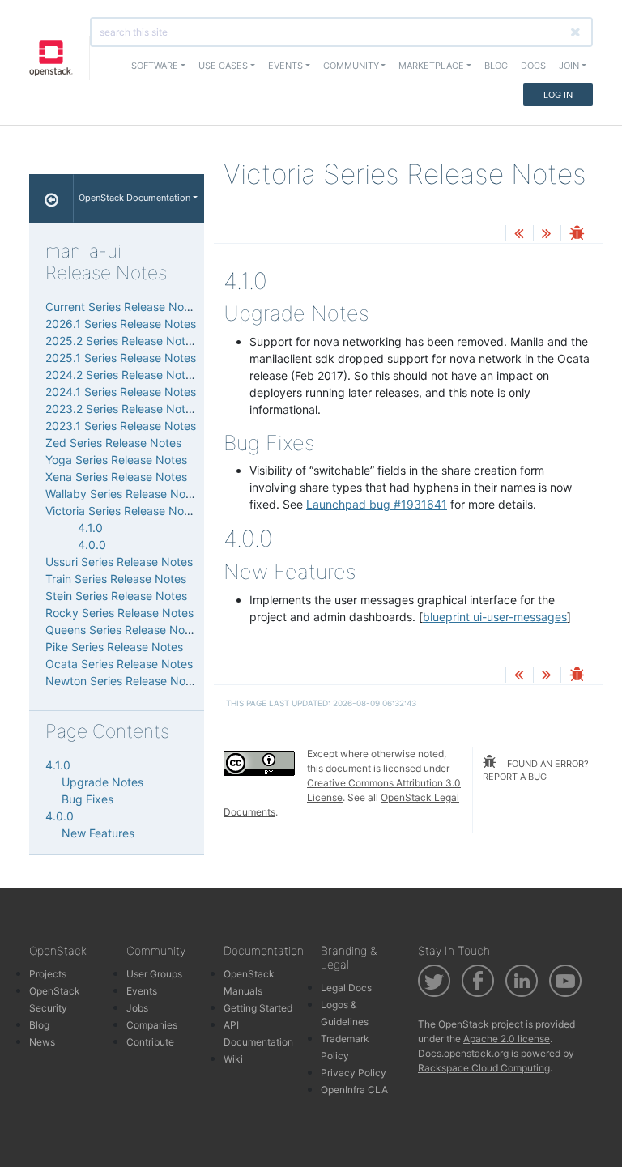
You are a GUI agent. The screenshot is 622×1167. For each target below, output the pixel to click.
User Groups (154, 974)
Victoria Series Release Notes (122, 510)
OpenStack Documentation (134, 197)
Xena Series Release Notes (116, 476)
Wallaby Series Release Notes (123, 493)
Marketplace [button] (431, 65)
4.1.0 (90, 528)
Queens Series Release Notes (123, 630)
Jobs (137, 1008)
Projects (47, 974)
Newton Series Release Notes (123, 681)
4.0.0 (92, 545)
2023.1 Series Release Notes (120, 425)
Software (154, 65)
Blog (496, 65)
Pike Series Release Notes (114, 647)
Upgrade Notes (102, 782)
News (42, 1042)
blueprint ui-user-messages (495, 617)
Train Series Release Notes (115, 579)
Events (141, 991)
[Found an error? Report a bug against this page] (576, 234)
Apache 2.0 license (506, 1039)
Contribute (150, 1042)
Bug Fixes (87, 799)
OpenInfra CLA (354, 1090)
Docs (533, 65)
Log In (558, 94)
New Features (98, 833)
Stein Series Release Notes (116, 596)
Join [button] (569, 65)
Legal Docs (346, 988)
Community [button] (351, 65)
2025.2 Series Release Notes (121, 340)
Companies (151, 1025)
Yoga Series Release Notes (116, 459)
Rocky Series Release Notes (119, 613)
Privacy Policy (353, 1073)
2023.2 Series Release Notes (121, 408)
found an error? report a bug (536, 770)
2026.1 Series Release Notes (120, 323)
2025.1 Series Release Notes (120, 357)
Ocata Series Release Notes (119, 664)
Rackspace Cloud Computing (484, 1068)
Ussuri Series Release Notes (119, 562)
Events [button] (285, 65)
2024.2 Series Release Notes (121, 374)
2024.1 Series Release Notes (120, 391)
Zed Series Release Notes (113, 442)
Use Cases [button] (223, 65)
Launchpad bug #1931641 (376, 504)
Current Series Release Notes (122, 306)
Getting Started (258, 1008)
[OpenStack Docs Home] (51, 198)
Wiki (233, 1059)
